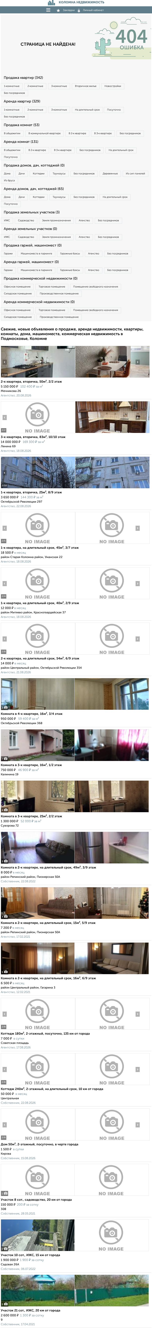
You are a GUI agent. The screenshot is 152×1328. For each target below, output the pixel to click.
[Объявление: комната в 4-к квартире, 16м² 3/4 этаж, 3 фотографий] (75, 709)
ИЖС (7, 220)
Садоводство (26, 220)
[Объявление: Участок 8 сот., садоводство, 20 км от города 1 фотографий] (75, 1195)
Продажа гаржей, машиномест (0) (33, 245)
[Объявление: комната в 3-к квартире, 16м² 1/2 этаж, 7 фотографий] (75, 761)
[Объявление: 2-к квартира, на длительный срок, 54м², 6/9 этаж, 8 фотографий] (38, 654)
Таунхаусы (59, 173)
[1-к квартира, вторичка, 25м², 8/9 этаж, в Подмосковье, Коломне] (38, 488)
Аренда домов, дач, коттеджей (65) (34, 189)
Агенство (84, 220)
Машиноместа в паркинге (36, 253)
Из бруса (9, 180)
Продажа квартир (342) (23, 78)
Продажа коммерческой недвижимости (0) (40, 278)
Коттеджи (39, 173)
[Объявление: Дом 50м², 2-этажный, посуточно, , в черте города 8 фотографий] (38, 1140)
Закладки (69, 10)
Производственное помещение (59, 293)
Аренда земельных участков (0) (30, 229)
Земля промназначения (56, 220)
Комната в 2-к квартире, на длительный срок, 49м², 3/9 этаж (48, 867)
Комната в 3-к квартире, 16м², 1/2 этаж (31, 765)
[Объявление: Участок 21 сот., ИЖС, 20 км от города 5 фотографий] (75, 1306)
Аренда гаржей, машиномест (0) (31, 262)
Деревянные (110, 173)
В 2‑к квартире (77, 133)
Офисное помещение (17, 287)
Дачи (22, 173)
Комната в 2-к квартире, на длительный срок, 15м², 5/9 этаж (48, 923)
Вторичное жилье (85, 86)
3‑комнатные (59, 86)
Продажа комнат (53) (21, 125)
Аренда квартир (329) (22, 101)
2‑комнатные (35, 86)
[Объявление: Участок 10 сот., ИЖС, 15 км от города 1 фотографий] (75, 1251)
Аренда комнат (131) (21, 142)
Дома (7, 173)
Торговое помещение (52, 287)
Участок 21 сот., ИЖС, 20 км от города (30, 1310)
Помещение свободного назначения (95, 287)
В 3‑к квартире (103, 133)
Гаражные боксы (70, 253)
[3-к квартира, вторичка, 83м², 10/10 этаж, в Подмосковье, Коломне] (38, 433)
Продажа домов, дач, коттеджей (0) (34, 165)
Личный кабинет (93, 10)
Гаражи (8, 253)
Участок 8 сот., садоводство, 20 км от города (36, 1200)
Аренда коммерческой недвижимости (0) (39, 302)
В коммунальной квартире (44, 133)
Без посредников (14, 93)
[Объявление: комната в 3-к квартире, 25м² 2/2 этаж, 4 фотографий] (75, 812)
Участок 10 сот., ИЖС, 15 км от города (30, 1255)
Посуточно (114, 110)
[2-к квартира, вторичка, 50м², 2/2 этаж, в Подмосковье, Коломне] (38, 377)
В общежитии (12, 133)
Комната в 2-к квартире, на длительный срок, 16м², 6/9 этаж (48, 978)
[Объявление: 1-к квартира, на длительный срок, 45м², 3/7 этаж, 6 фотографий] (38, 543)
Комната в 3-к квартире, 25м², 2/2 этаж (31, 816)
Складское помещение (18, 293)
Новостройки (112, 86)
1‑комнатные (11, 86)
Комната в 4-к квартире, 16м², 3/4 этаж (32, 714)
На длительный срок (87, 110)
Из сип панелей (135, 173)
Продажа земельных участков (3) (32, 212)
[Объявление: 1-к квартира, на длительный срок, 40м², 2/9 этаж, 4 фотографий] (38, 599)
